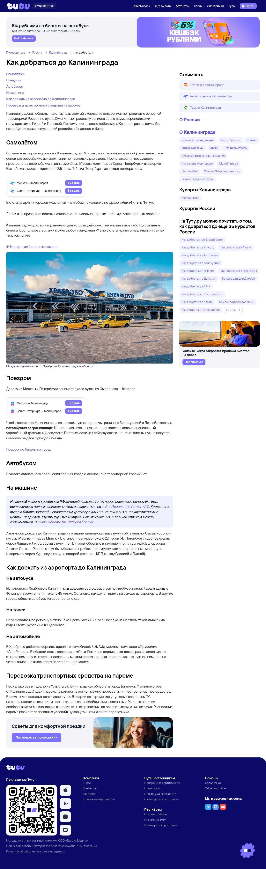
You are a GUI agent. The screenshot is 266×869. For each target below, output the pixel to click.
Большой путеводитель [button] (198, 140)
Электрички (215, 6)
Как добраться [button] (230, 140)
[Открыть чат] (247, 850)
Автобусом (15, 86)
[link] (24, 38)
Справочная (213, 783)
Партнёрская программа (161, 825)
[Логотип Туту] (18, 6)
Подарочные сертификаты (162, 783)
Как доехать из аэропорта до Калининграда (40, 99)
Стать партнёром (155, 814)
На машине (15, 92)
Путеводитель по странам (161, 799)
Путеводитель (15, 52)
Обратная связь (215, 788)
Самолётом (15, 74)
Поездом (13, 80)
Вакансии (89, 788)
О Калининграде (197, 132)
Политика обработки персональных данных (35, 851)
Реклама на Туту (155, 819)
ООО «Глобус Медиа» (73, 840)
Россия (37, 52)
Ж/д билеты (163, 6)
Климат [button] (252, 140)
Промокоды (152, 788)
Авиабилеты (141, 6)
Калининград (58, 52)
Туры (231, 6)
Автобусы (182, 6)
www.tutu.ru (72, 846)
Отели (198, 6)
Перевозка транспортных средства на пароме (43, 105)
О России (189, 119)
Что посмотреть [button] (236, 148)
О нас (87, 783)
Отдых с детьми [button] (192, 148)
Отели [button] (214, 148)
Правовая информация (99, 799)
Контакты (89, 794)
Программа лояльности (160, 794)
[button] (219, 85)
